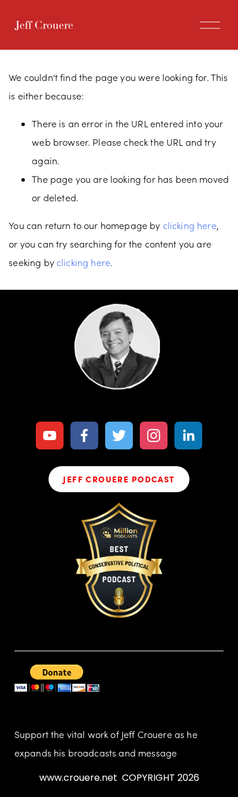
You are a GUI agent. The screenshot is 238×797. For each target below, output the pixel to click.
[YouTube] (50, 435)
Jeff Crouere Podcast (118, 479)
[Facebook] (84, 435)
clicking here (190, 225)
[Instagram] (154, 435)
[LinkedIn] (188, 435)
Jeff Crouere (43, 25)
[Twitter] (119, 435)
